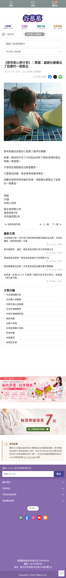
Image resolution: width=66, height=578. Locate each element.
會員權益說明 (8, 500)
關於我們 (6, 482)
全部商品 (6, 488)
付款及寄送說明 (9, 494)
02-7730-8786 (30, 457)
